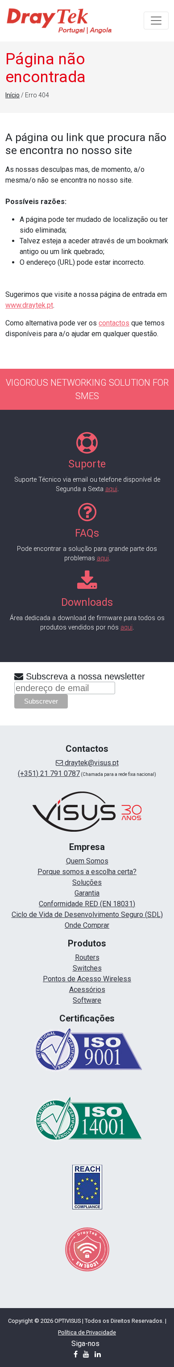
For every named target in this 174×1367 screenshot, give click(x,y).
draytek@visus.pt (91, 763)
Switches (87, 968)
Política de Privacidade (87, 1332)
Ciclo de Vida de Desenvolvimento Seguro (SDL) (87, 914)
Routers (87, 957)
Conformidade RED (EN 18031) (87, 904)
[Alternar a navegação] (156, 20)
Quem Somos (87, 861)
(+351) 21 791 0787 (49, 773)
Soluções (87, 882)
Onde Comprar (87, 925)
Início (12, 95)
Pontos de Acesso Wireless (87, 979)
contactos (114, 323)
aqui (111, 489)
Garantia (87, 893)
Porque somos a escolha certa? (87, 871)
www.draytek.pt (29, 305)
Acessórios (87, 989)
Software (87, 1000)
